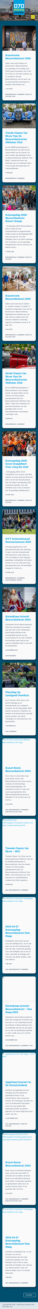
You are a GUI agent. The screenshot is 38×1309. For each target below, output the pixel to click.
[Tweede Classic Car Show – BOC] (19, 831)
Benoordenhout (11, 94)
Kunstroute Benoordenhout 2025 (18, 297)
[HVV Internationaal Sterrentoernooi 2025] (19, 521)
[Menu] (33, 17)
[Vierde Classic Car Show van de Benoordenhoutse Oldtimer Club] (19, 115)
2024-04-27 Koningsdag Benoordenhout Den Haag (17, 931)
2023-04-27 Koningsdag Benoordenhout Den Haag (17, 1242)
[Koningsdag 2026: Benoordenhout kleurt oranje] (19, 197)
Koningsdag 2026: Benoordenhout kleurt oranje (16, 218)
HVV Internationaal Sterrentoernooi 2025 (18, 540)
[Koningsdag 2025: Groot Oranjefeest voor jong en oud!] (19, 443)
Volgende (28, 1295)
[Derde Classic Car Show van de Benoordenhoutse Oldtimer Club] (19, 356)
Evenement (21, 94)
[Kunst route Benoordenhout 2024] (19, 750)
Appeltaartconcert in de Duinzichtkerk (18, 1083)
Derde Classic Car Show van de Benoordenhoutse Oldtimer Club (16, 378)
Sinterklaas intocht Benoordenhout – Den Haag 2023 (18, 1009)
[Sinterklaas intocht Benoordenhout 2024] (19, 599)
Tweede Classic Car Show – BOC (17, 850)
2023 (6, 1045)
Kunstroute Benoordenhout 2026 (18, 57)
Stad (13, 96)
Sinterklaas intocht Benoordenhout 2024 (18, 618)
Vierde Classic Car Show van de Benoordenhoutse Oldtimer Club (16, 137)
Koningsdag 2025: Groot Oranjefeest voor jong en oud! (16, 463)
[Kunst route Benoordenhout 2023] (19, 1145)
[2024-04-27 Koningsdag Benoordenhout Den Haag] (19, 909)
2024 (6, 731)
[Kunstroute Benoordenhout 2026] (19, 38)
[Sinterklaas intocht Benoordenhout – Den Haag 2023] (19, 988)
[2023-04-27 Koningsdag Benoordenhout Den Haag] (19, 1220)
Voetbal (19, 580)
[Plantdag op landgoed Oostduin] (19, 675)
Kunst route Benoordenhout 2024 (18, 769)
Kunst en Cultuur (11, 811)
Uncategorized (10, 580)
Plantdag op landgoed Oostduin (17, 694)
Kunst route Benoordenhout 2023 (18, 1164)
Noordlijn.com (7, 1306)
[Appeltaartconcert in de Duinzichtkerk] (19, 1065)
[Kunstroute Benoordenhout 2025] (19, 278)
